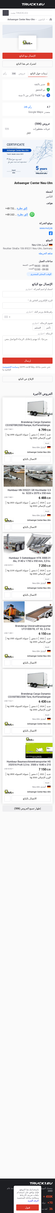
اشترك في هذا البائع (26, 63)
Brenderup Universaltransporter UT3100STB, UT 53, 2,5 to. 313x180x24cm (33, 627)
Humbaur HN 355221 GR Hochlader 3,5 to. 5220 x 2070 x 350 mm (29, 492)
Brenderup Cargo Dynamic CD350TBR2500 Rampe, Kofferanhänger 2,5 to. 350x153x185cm (28, 424)
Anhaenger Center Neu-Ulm (39, 452)
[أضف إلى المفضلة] (7, 459)
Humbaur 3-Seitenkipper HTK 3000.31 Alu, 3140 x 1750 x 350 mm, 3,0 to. (30, 559)
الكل (28, 133)
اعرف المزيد (33, 1200)
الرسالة (45, 333)
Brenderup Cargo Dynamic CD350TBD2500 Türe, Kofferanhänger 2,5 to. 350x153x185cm (29, 695)
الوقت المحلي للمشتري (41, 274)
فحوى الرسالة (42, 323)
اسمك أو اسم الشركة (39, 289)
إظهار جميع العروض (27, 808)
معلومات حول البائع (40, 73)
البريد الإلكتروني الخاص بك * (40, 300)
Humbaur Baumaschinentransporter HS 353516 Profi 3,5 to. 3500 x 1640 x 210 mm (29, 763)
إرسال (27, 360)
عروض (19, 73)
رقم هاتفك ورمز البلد (39, 311)
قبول (27, 1207)
